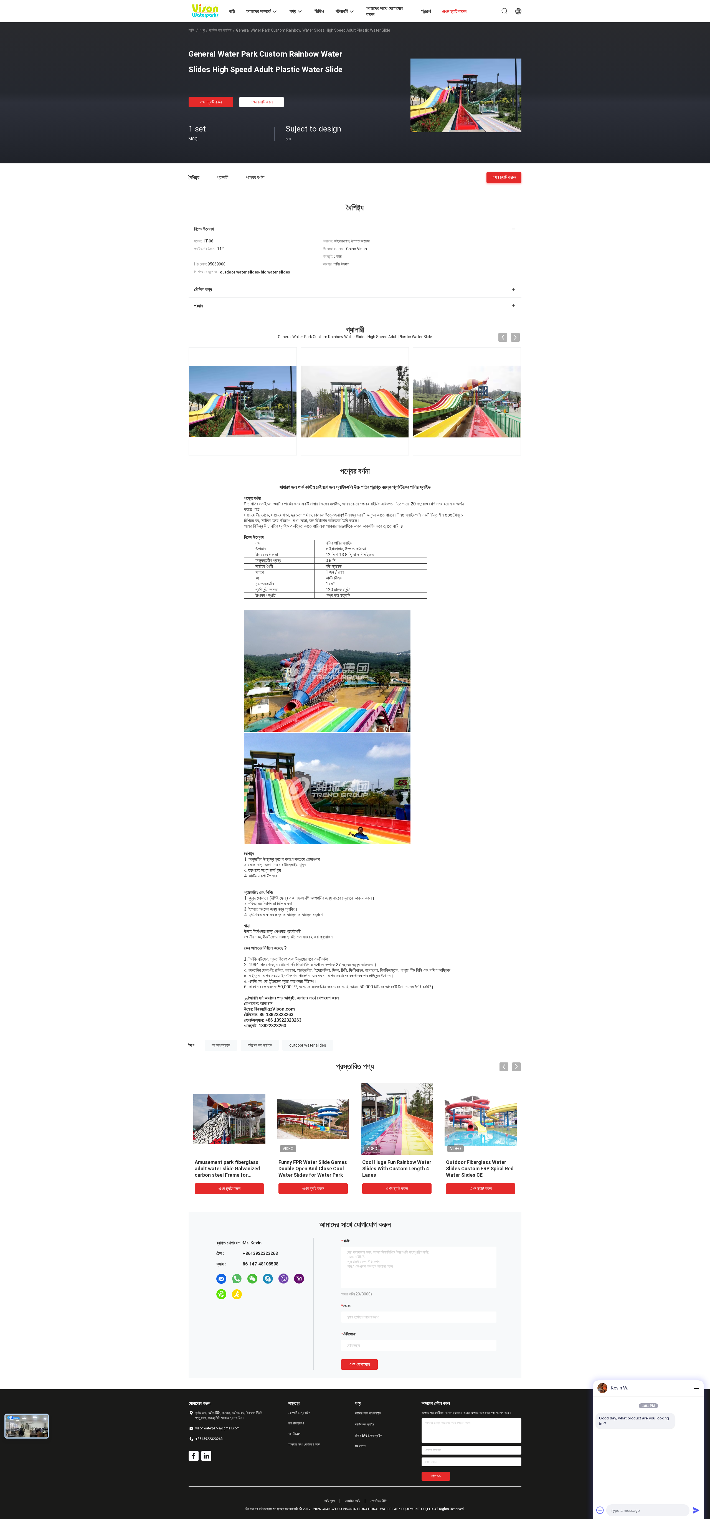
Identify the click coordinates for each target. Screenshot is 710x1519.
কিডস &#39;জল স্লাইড (368, 1435)
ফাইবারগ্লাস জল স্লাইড (368, 1413)
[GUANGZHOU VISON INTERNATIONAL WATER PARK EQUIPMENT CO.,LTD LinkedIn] (206, 1456)
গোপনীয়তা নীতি (379, 1501)
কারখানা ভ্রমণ (296, 1423)
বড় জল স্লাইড (221, 1045)
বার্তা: (346, 1241)
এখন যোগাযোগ (359, 1364)
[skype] (268, 1279)
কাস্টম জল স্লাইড (220, 30)
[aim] (237, 1294)
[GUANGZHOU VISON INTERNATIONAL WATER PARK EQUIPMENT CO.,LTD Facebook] (194, 1456)
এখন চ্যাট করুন (211, 102)
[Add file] (600, 1510)
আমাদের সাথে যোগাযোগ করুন (304, 1444)
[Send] (696, 1510)
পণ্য (202, 30)
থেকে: (347, 1305)
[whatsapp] (237, 1279)
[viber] (283, 1279)
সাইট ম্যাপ (329, 1501)
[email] (221, 1279)
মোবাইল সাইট (352, 1501)
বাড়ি (191, 30)
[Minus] (696, 1388)
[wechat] (252, 1279)
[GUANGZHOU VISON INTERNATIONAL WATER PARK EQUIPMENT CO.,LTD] (205, 10)
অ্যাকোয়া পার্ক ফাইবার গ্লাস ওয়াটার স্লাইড (228, 1162)
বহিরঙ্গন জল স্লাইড (260, 1045)
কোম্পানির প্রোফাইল (299, 1413)
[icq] (221, 1294)
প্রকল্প (426, 11)
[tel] (252, 1294)
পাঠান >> (436, 1476)
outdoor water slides (307, 1045)
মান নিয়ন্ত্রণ (294, 1434)
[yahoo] (299, 1279)
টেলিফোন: (349, 1334)
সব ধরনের (360, 1446)
